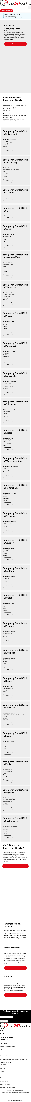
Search (4, 1021)
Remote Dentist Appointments (7, 1046)
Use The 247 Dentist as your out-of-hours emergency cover (14, 1059)
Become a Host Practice (5, 1062)
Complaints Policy (4, 1081)
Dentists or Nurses (4, 1056)
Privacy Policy (3, 1075)
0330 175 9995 (6, 1037)
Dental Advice (3, 1043)
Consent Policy (3, 1078)
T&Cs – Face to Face (5, 1084)
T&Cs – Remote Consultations (7, 1087)
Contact (2, 1071)
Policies (2, 1050)
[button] (29, 7)
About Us (2, 1068)
